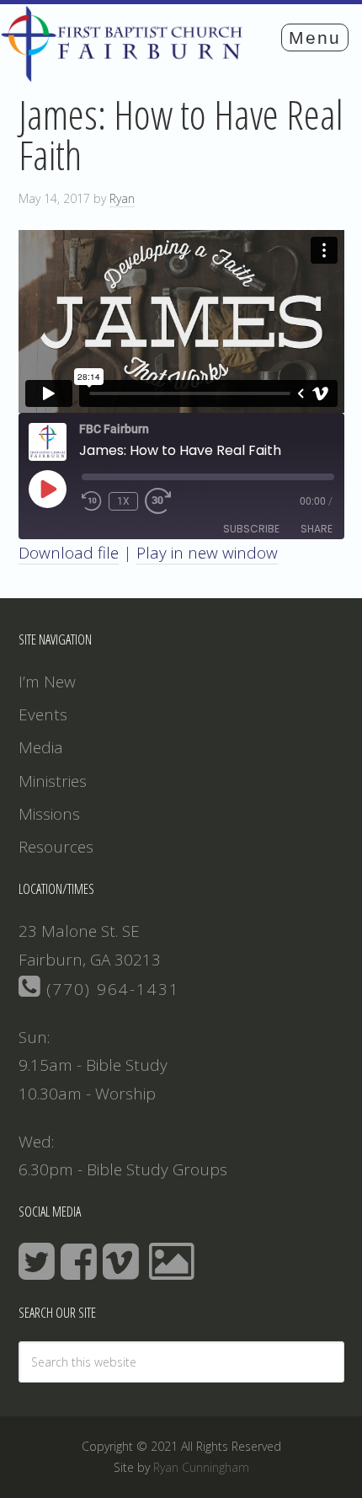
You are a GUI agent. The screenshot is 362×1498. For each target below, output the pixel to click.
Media (41, 747)
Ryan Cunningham (201, 1467)
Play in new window (207, 553)
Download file (69, 553)
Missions (49, 814)
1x (123, 501)
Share (317, 529)
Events (43, 714)
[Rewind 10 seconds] (92, 501)
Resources (56, 847)
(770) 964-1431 (110, 989)
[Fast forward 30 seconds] (165, 501)
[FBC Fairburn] (126, 74)
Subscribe (251, 529)
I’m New (47, 682)
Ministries (53, 781)
